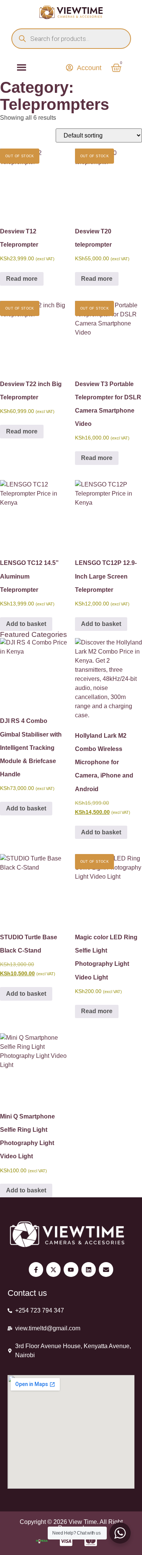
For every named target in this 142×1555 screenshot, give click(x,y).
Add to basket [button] (26, 624)
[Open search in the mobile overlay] (71, 39)
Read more (21, 278)
